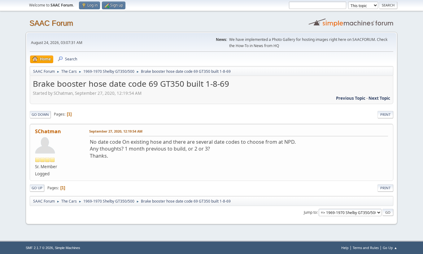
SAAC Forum (51, 23)
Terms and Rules (366, 247)
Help (345, 247)
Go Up (37, 188)
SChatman (48, 131)
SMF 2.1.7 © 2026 (39, 248)
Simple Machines (67, 248)
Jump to (310, 212)
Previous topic (350, 98)
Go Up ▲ (390, 247)
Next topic (379, 98)
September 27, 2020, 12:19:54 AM (115, 131)
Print (385, 114)
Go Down (40, 114)
